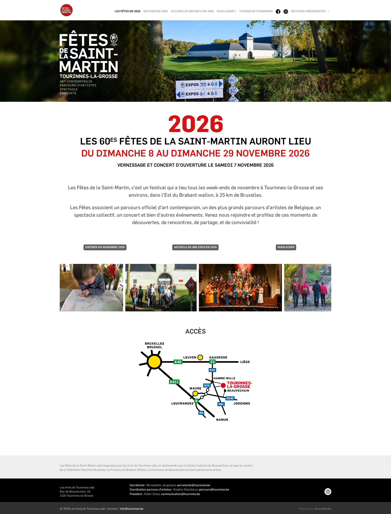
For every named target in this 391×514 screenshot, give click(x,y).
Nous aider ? (226, 11)
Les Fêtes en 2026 (127, 11)
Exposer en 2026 (155, 11)
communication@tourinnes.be (180, 494)
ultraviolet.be (322, 508)
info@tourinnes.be (131, 508)
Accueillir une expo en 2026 (192, 11)
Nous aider (286, 247)
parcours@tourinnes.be (214, 489)
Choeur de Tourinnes (256, 11)
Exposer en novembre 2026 (105, 247)
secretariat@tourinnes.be (193, 485)
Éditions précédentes (308, 11)
